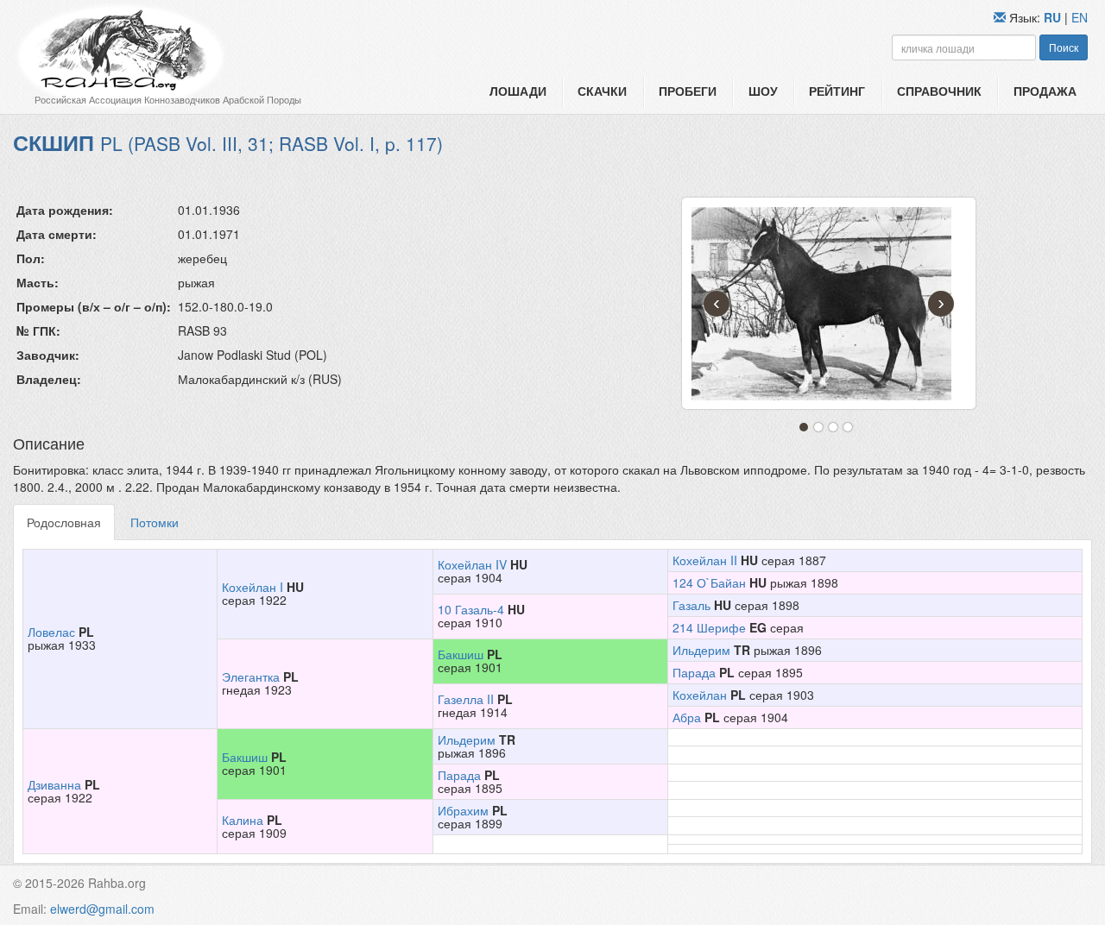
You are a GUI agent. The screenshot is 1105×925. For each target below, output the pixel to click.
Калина (242, 819)
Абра (686, 717)
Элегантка (251, 676)
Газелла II (466, 699)
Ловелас (51, 631)
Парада (694, 672)
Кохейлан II (704, 560)
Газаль (691, 605)
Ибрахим (463, 810)
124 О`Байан (709, 582)
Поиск (1063, 47)
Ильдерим (701, 649)
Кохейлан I (252, 586)
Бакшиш (460, 654)
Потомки (154, 522)
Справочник (939, 90)
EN (1079, 17)
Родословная (64, 522)
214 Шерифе (709, 627)
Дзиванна (54, 784)
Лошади (517, 90)
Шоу (763, 90)
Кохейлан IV (472, 564)
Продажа (1045, 90)
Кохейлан (699, 694)
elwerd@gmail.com (102, 908)
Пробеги (688, 90)
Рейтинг (837, 90)
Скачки (602, 90)
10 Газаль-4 (471, 609)
